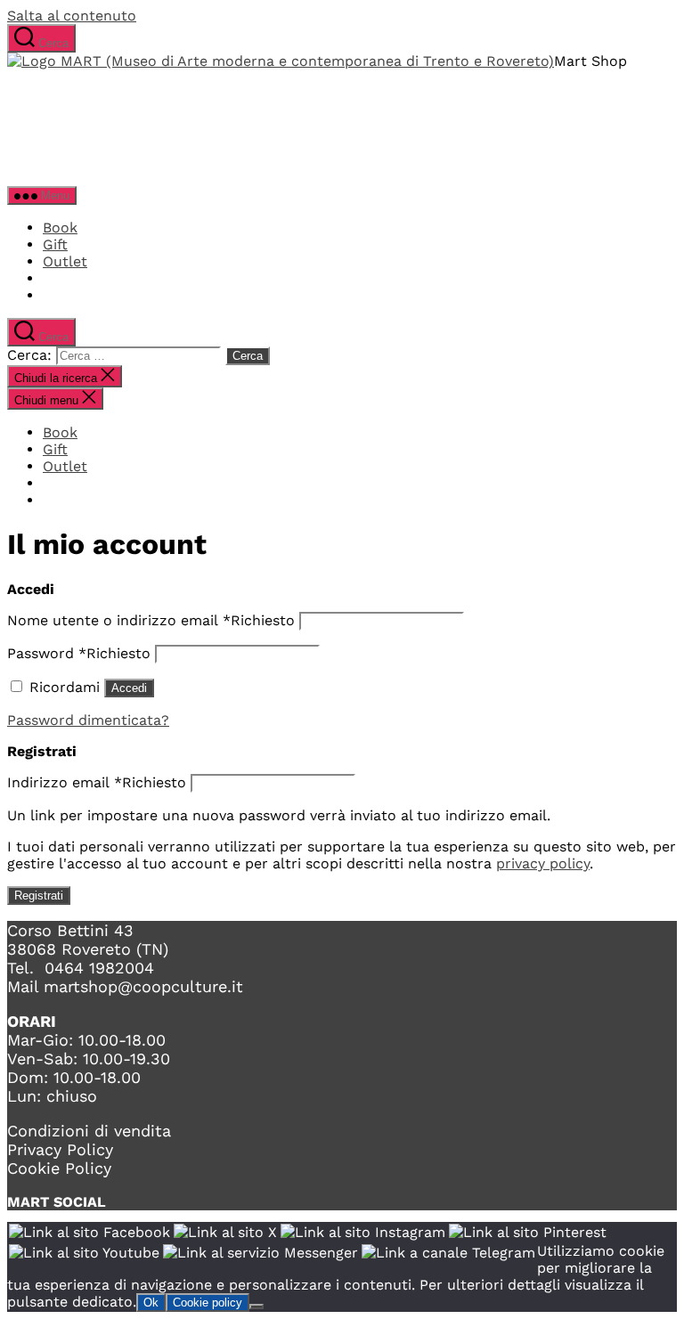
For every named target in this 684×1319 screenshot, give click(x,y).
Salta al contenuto (71, 15)
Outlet (65, 261)
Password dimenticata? (88, 720)
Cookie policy (207, 1302)
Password (79, 653)
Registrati (38, 895)
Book (60, 227)
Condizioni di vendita (89, 1130)
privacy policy (543, 863)
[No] (256, 1306)
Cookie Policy (59, 1168)
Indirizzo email (96, 782)
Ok (151, 1302)
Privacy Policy (60, 1149)
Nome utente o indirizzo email (151, 620)
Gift (55, 244)
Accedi (129, 688)
